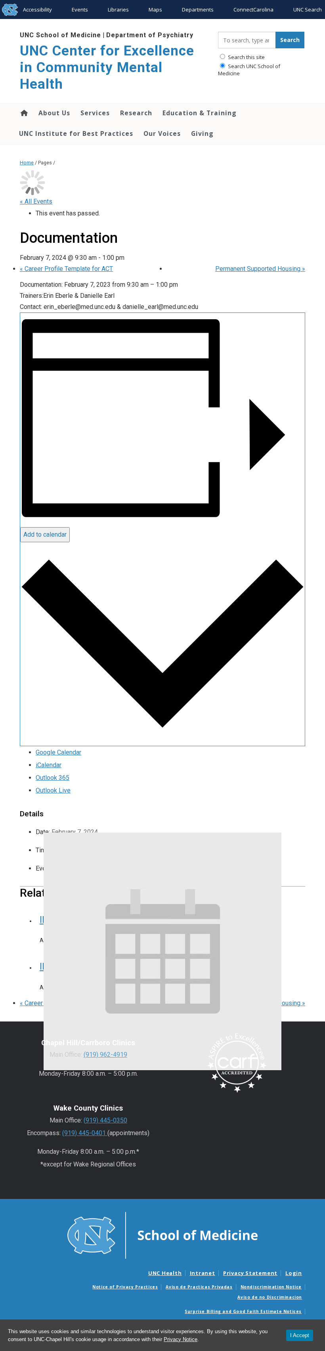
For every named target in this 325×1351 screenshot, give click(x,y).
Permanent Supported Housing (260, 268)
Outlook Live (53, 790)
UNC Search (307, 9)
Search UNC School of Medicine (249, 70)
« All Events (36, 201)
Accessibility (37, 9)
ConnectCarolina (253, 9)
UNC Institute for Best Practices (76, 133)
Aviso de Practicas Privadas (199, 1287)
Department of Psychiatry (149, 35)
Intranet (202, 1273)
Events (80, 9)
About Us (54, 113)
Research (136, 113)
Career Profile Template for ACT (66, 268)
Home (23, 112)
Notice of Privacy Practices (125, 1287)
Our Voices (162, 133)
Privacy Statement (250, 1273)
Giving (202, 133)
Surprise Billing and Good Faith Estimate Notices (243, 1311)
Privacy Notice (180, 1339)
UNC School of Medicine (60, 35)
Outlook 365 (52, 777)
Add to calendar (45, 534)
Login (293, 1273)
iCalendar (48, 765)
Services (95, 113)
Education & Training (199, 113)
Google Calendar (58, 752)
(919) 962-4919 (105, 1054)
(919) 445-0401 (84, 1133)
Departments (198, 9)
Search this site (246, 57)
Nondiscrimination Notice (271, 1287)
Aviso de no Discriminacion (269, 1297)
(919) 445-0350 (105, 1120)
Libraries (118, 9)
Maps (155, 9)
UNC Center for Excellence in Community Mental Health (107, 67)
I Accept (299, 1335)
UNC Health (165, 1273)
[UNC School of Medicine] (162, 1234)
